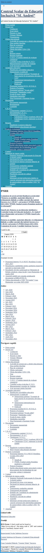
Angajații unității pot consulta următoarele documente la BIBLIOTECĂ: (20, 277)
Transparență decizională (19, 168)
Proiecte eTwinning (17, 88)
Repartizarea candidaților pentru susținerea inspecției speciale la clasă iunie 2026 (24, 267)
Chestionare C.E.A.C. (18, 115)
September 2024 (11, 312)
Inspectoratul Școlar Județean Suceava (14, 533)
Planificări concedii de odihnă (20, 174)
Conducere (14, 29)
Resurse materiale (16, 55)
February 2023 (10, 331)
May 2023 (9, 327)
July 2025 (8, 302)
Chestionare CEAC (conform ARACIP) (28, 117)
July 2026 (8, 290)
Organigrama (14, 37)
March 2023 (9, 329)
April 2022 (9, 337)
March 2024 (9, 316)
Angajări (13, 176)
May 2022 (9, 335)
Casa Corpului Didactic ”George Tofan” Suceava (18, 543)
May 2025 (9, 304)
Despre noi (9, 27)
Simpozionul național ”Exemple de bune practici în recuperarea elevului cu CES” (28, 76)
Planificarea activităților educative (22, 70)
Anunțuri (8, 186)
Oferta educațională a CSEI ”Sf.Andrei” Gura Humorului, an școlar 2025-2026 (21, 281)
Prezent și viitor (15, 33)
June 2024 (9, 314)
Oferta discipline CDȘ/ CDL (20, 49)
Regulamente (14, 104)
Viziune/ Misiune (16, 35)
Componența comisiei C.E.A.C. (21, 111)
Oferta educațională (12, 39)
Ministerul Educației (8, 517)
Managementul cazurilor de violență (22, 64)
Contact (8, 151)
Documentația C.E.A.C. (18, 113)
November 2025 (11, 298)
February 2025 (10, 306)
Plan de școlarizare (16, 45)
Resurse (8, 123)
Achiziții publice (16, 158)
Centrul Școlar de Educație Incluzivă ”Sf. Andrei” (22, 13)
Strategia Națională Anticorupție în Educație (25, 156)
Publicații (17, 84)
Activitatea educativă (12, 68)
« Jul (2, 254)
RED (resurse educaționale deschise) (23, 127)
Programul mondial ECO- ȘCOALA (23, 86)
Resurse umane (15, 53)
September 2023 (11, 322)
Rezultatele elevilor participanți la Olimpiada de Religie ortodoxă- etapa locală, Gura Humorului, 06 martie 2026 (23, 272)
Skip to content (6, 2)
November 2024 (11, 310)
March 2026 (9, 294)
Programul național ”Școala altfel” (22, 90)
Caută (25, 232)
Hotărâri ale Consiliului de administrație (24, 170)
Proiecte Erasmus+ (16, 143)
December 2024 (11, 308)
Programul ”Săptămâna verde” (21, 92)
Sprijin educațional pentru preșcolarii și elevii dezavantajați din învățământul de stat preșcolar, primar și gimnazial (26, 147)
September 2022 (11, 333)
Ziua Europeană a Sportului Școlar (22, 98)
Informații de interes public (14, 153)
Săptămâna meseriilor (17, 96)
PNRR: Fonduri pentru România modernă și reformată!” (26, 140)
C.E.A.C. (8, 109)
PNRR (12, 135)
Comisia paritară (16, 172)
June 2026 (9, 292)
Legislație (13, 107)
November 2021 (11, 339)
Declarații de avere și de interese (21, 160)
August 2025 (10, 300)
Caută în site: (5, 230)
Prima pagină (10, 25)
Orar (11, 51)
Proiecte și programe (12, 129)
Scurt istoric (14, 31)
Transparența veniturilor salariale (21, 166)
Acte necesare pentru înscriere (20, 66)
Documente (9, 100)
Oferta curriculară (16, 47)
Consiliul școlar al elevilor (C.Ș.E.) (22, 62)
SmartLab (17, 137)
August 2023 (10, 324)
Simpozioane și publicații (19, 72)
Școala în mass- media (18, 94)
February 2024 (10, 318)
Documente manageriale (18, 102)
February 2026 (10, 296)
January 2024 (10, 320)
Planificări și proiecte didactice (21, 125)
